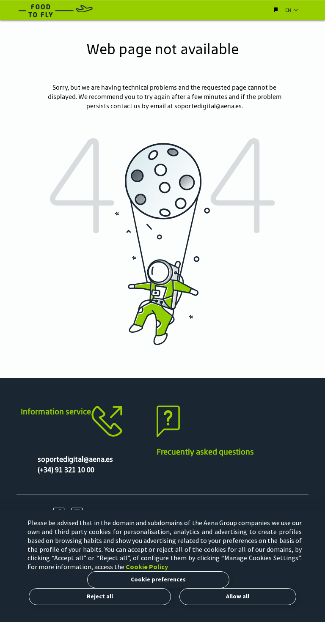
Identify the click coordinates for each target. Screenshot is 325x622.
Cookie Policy (147, 566)
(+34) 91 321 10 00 (66, 469)
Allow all (237, 596)
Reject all (100, 596)
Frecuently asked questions (205, 452)
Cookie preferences (158, 579)
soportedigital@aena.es (208, 106)
